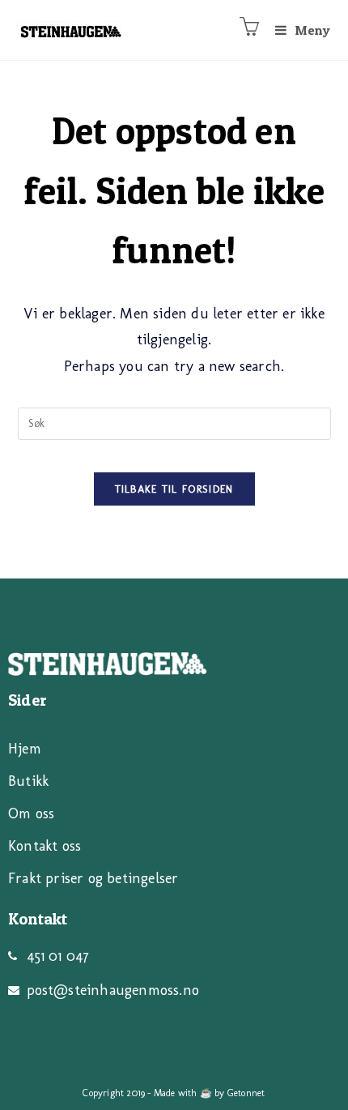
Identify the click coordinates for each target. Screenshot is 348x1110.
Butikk (28, 781)
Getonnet (246, 1093)
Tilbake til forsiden (174, 489)
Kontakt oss (44, 846)
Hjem (24, 749)
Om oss (31, 813)
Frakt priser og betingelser (93, 878)
